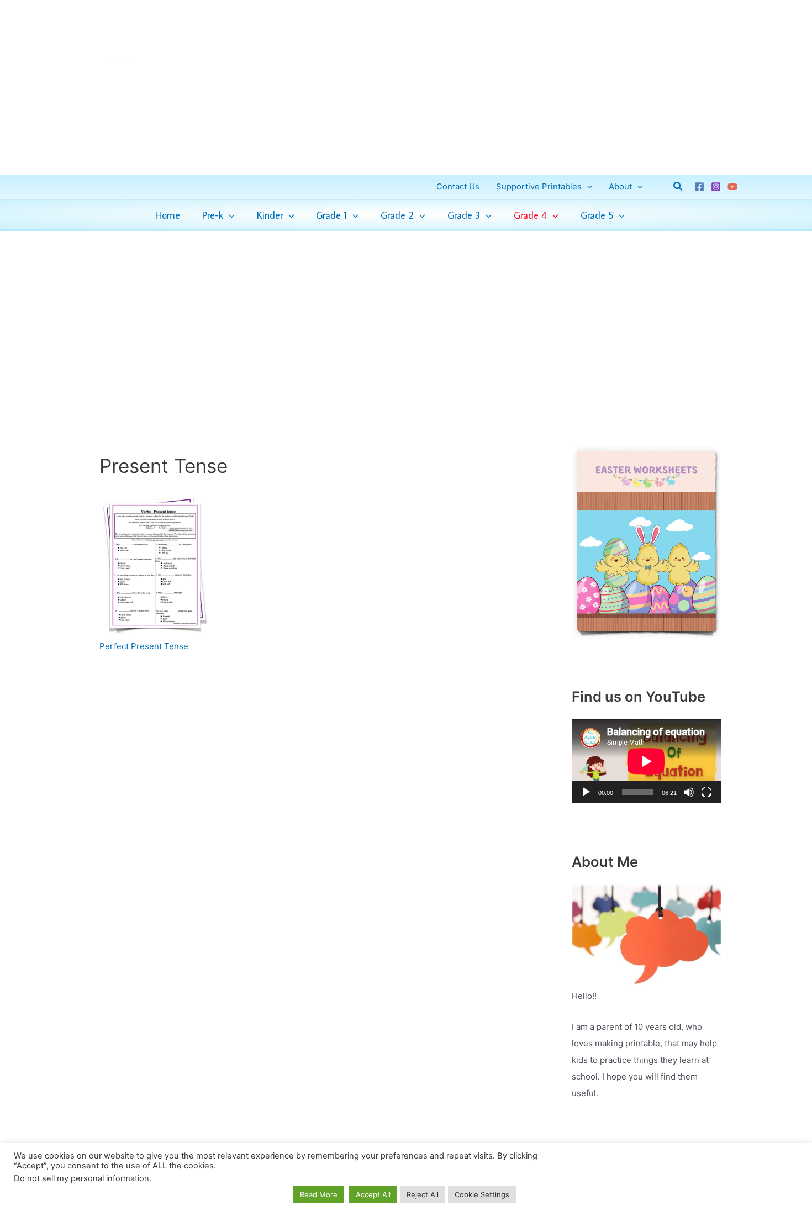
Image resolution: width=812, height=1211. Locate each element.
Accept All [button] (373, 1194)
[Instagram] (716, 187)
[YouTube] (732, 187)
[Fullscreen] (706, 792)
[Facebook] (699, 187)
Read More (319, 1194)
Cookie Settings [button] (482, 1194)
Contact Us (457, 186)
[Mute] (688, 792)
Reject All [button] (423, 1194)
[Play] (586, 792)
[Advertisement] (406, 313)
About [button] (620, 186)
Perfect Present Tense (143, 646)
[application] (229, 215)
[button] (587, 186)
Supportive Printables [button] (539, 186)
